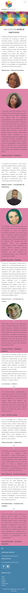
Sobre (3, 578)
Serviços (4, 580)
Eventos (3, 581)
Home (3, 576)
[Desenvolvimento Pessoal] (9, 5)
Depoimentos (5, 583)
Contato (4, 585)
